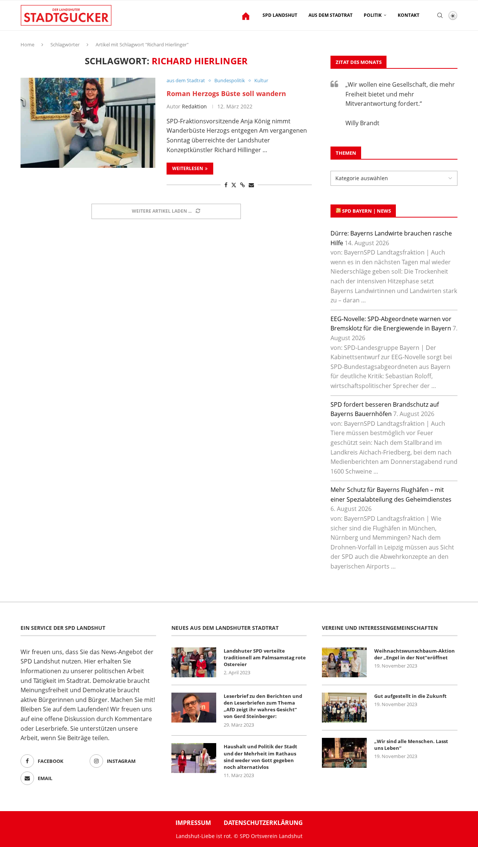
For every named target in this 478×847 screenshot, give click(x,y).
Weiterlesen (187, 168)
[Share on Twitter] (233, 184)
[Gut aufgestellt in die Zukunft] (344, 708)
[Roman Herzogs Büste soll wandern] (88, 122)
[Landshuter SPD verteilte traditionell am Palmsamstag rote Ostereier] (193, 662)
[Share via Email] (251, 184)
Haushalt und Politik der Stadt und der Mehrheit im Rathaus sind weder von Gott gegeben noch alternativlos (260, 756)
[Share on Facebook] (225, 184)
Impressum (193, 823)
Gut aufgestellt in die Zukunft (410, 696)
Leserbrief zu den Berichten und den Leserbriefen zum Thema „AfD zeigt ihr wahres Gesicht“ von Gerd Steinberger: (263, 706)
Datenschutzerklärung (263, 823)
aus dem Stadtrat (330, 15)
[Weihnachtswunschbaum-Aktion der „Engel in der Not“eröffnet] (344, 662)
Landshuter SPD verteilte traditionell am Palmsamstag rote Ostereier (265, 657)
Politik (373, 15)
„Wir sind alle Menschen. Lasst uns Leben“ (411, 744)
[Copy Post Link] (242, 184)
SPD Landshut (280, 15)
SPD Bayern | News (366, 210)
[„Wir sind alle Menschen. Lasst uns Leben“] (344, 753)
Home (27, 44)
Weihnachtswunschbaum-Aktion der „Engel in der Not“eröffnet (414, 654)
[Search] (440, 15)
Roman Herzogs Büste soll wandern (226, 93)
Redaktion (194, 106)
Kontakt (408, 15)
